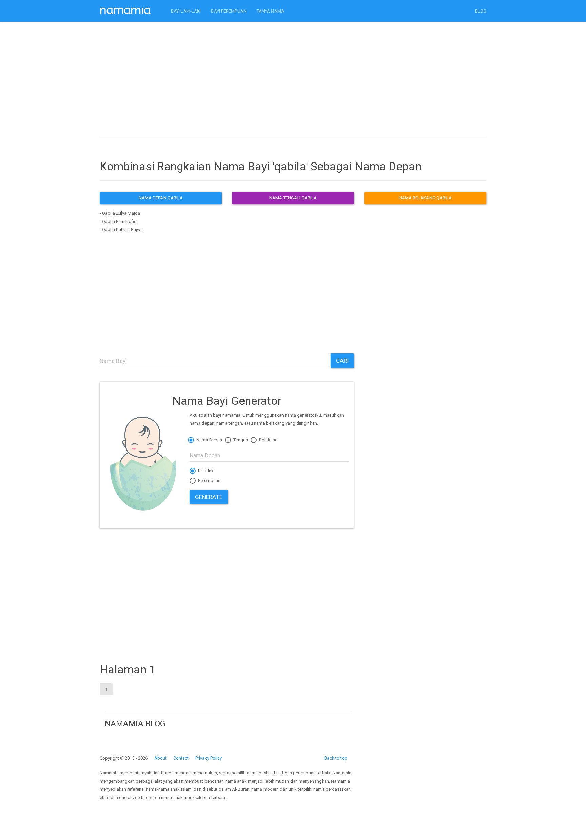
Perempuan (208, 480)
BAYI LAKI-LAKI (186, 11)
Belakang (268, 439)
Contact (181, 758)
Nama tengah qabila (293, 197)
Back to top (335, 758)
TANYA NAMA (270, 11)
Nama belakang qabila (425, 197)
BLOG (480, 11)
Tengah (240, 439)
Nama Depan (208, 439)
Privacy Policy (208, 758)
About (160, 758)
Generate (208, 497)
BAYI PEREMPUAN (228, 11)
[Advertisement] (293, 80)
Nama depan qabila (161, 197)
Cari (342, 360)
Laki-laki (206, 470)
